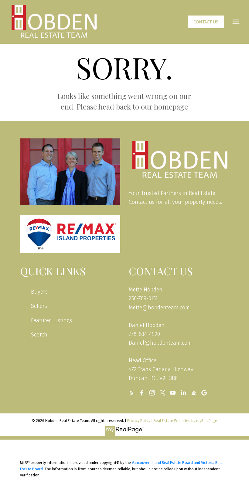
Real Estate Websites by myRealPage (185, 420)
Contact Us (205, 22)
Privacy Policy (138, 420)
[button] (206, 22)
